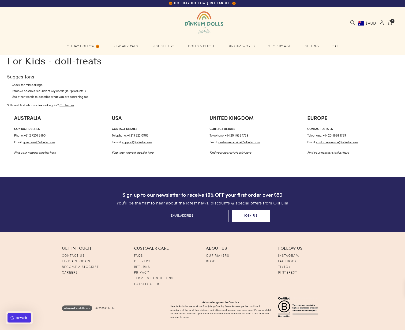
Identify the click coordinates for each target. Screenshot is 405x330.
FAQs (138, 255)
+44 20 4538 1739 (236, 135)
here (53, 152)
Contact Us (73, 255)
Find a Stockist (77, 261)
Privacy (142, 272)
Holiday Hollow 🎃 (82, 46)
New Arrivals (125, 46)
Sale (337, 46)
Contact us (67, 105)
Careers (70, 272)
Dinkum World (241, 46)
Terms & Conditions (153, 278)
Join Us (251, 215)
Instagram (288, 255)
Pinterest (287, 272)
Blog (211, 261)
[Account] (382, 23)
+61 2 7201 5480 (35, 135)
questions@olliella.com (39, 142)
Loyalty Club (146, 284)
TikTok (284, 267)
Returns (142, 267)
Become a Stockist (80, 267)
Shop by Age (279, 46)
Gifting (312, 46)
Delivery (142, 261)
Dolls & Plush (201, 46)
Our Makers (217, 255)
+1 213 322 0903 (138, 135)
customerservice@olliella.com (239, 142)
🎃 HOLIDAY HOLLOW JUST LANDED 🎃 (202, 3)
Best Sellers (163, 46)
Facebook (287, 261)
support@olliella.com (137, 142)
